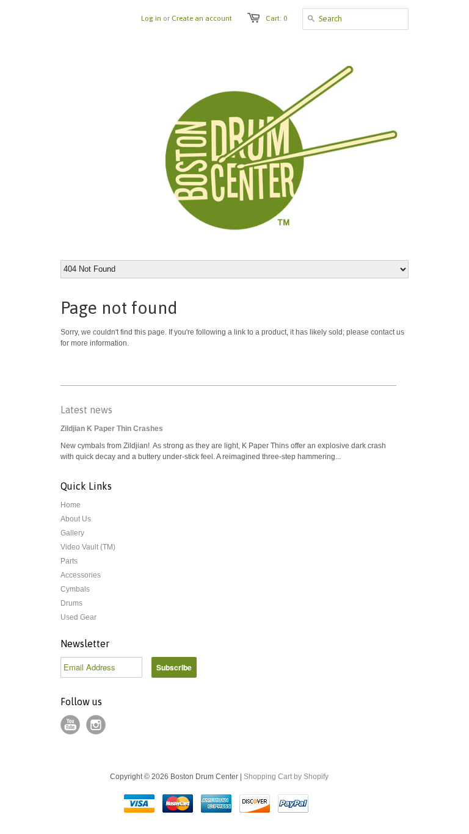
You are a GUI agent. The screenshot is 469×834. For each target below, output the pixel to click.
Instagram (96, 724)
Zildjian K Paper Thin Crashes (111, 428)
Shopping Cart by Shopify (286, 776)
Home (70, 505)
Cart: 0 (276, 18)
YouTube (70, 724)
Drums (71, 603)
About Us (75, 519)
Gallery (72, 533)
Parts (69, 561)
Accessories (80, 575)
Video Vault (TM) (87, 547)
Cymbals (75, 589)
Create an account (202, 18)
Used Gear (78, 617)
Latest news (86, 409)
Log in (151, 18)
